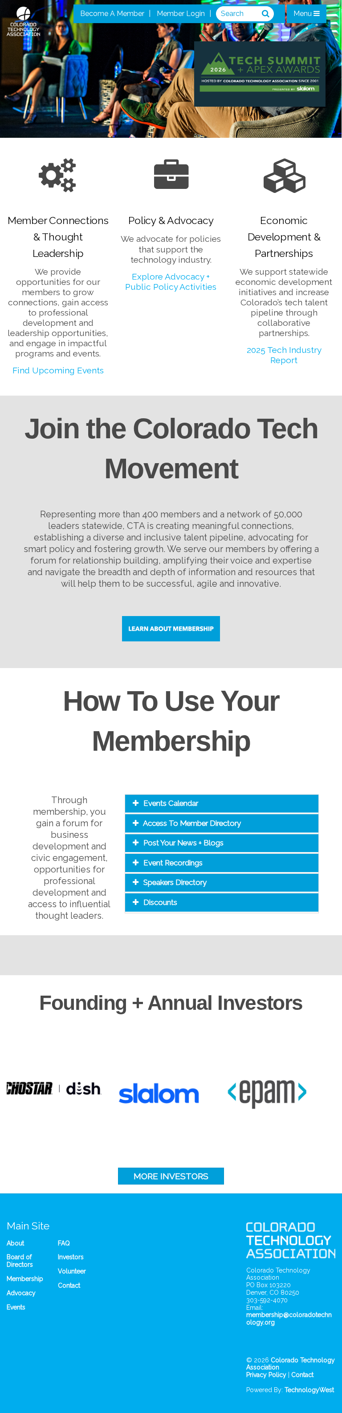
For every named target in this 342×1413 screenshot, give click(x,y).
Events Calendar (170, 803)
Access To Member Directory (192, 823)
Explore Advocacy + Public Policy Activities (170, 282)
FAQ (64, 1243)
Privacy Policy (266, 1374)
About (15, 1243)
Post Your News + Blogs (183, 842)
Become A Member (112, 13)
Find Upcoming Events (58, 370)
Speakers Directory (175, 882)
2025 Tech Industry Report (284, 355)
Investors (71, 1257)
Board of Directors (20, 1260)
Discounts (160, 902)
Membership (25, 1278)
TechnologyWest (309, 1389)
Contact (69, 1285)
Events (16, 1307)
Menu (303, 13)
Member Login (181, 13)
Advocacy (21, 1293)
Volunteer (72, 1271)
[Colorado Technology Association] (23, 31)
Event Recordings (173, 862)
